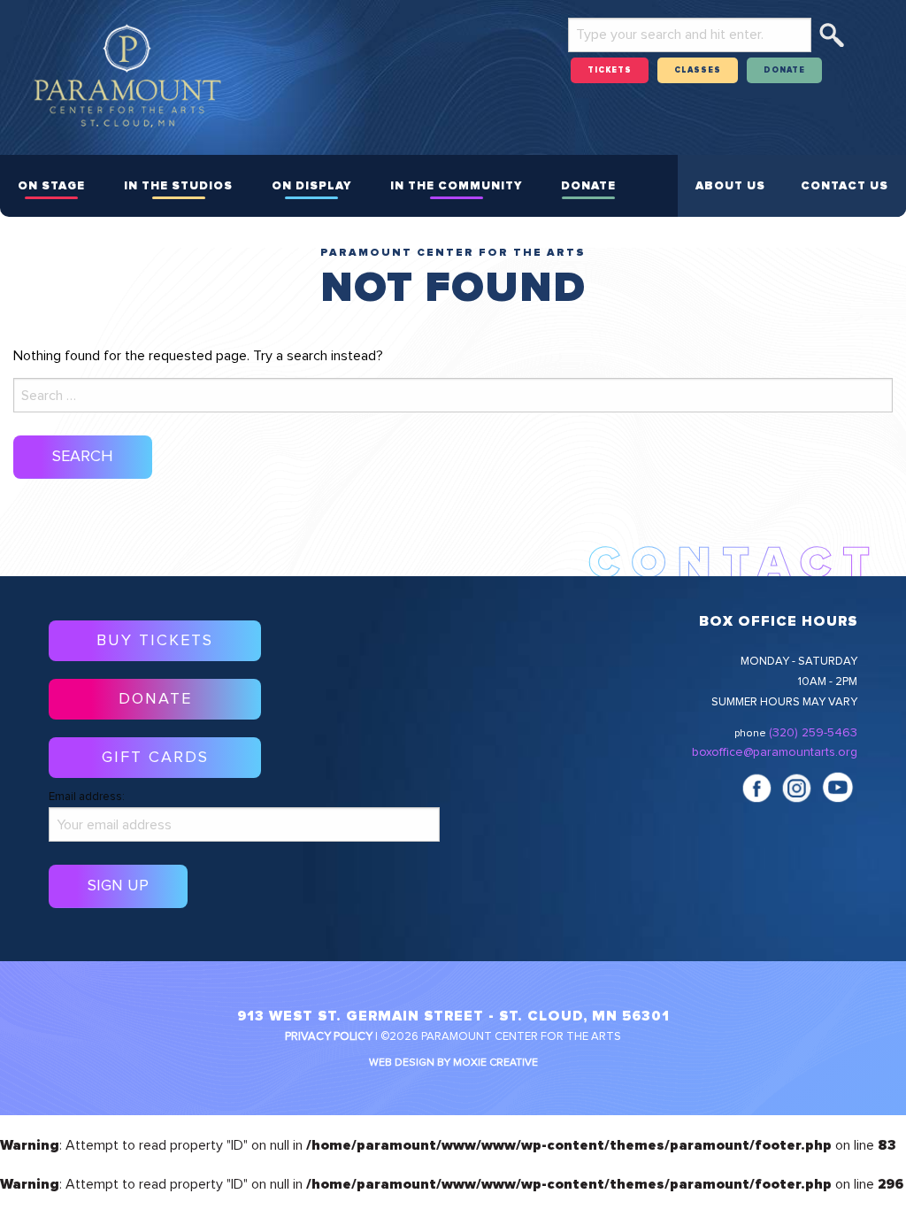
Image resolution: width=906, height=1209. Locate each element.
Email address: (87, 797)
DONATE (784, 70)
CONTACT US (844, 186)
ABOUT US (730, 186)
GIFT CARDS (155, 758)
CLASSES (697, 70)
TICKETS (609, 70)
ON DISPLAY (311, 186)
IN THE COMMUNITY (456, 186)
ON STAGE (51, 186)
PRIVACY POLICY (328, 1037)
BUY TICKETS (154, 641)
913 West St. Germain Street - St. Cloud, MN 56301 (453, 1016)
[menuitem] (51, 186)
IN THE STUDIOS (178, 186)
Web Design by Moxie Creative (453, 1063)
